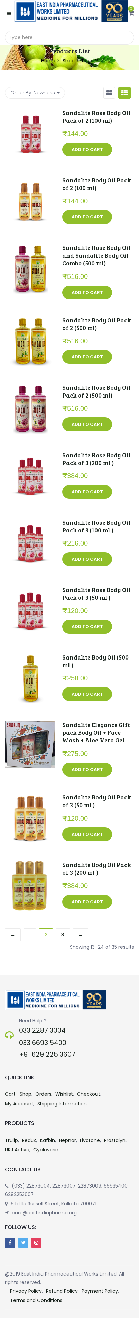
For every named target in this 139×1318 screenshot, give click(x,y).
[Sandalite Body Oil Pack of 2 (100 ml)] (30, 180)
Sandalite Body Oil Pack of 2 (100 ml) (96, 184)
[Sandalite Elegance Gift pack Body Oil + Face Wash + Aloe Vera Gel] (30, 725)
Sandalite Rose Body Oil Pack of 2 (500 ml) (96, 391)
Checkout (88, 1094)
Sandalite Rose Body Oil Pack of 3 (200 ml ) (96, 459)
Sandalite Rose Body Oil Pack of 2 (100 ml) (96, 116)
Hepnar (67, 1140)
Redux (29, 1140)
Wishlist (64, 1094)
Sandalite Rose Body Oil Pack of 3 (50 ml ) (96, 594)
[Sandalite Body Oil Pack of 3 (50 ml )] (30, 797)
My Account (19, 1103)
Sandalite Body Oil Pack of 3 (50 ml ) (96, 801)
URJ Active (17, 1149)
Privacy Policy (26, 1291)
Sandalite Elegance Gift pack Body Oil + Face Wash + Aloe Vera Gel (96, 732)
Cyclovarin (45, 1149)
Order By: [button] (32, 92)
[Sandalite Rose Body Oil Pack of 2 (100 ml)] (30, 113)
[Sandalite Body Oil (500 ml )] (30, 657)
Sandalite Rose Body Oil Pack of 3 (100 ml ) (96, 526)
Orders (43, 1094)
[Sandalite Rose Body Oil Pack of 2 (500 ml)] (30, 388)
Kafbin (47, 1140)
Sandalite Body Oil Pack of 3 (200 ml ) (96, 868)
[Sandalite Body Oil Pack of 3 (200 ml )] (30, 865)
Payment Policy (100, 1291)
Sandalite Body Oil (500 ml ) (95, 661)
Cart (10, 1094)
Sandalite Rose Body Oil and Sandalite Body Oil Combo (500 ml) (96, 255)
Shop (69, 60)
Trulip (11, 1140)
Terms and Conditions (36, 1300)
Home (48, 60)
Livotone (90, 1140)
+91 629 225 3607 (47, 1054)
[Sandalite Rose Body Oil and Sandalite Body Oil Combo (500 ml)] (30, 248)
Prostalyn (115, 1140)
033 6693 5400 (42, 1042)
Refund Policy (62, 1291)
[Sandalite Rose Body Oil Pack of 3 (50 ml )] (30, 590)
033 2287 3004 (42, 1030)
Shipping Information (62, 1103)
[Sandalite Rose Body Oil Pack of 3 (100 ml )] (30, 523)
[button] (131, 13)
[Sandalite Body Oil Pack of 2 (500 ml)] (30, 320)
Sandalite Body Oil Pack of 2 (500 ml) (96, 324)
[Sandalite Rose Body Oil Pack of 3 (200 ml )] (30, 455)
